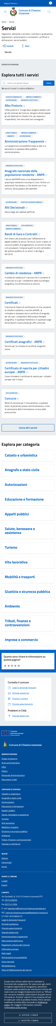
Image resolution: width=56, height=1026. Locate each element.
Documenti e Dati (9, 779)
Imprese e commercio (11, 843)
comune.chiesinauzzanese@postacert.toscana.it (27, 912)
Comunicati (7, 862)
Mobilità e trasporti (10, 827)
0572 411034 (11, 904)
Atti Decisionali (15, 207)
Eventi (4, 885)
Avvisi (4, 866)
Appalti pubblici (8, 810)
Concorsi (11, 398)
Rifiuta (30, 1015)
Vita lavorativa (8, 823)
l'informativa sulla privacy (15, 1007)
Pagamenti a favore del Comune (16, 944)
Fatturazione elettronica (12, 940)
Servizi (11, 21)
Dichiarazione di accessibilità (14, 957)
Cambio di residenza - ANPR (23, 273)
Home (4, 21)
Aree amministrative (11, 762)
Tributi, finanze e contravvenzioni (16, 839)
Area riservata (8, 961)
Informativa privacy (10, 949)
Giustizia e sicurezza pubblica (14, 831)
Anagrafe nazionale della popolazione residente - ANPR (25, 173)
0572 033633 (11, 900)
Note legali (6, 953)
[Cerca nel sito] (49, 12)
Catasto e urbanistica (11, 793)
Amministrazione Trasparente (25, 141)
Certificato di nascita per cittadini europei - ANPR (27, 370)
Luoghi (5, 880)
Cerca (48, 83)
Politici (5, 771)
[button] (12, 3)
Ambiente (6, 835)
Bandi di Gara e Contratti (21, 234)
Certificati (11, 302)
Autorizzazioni (8, 802)
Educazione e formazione (13, 806)
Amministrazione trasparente (15, 936)
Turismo (5, 818)
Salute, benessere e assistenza (15, 814)
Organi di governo (9, 758)
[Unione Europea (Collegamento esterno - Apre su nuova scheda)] (28, 733)
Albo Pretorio (14, 105)
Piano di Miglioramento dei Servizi (17, 970)
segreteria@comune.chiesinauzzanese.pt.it (27, 908)
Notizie (5, 858)
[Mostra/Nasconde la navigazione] (5, 11)
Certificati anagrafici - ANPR (24, 341)
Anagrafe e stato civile (11, 798)
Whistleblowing (8, 965)
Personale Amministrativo (13, 775)
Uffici (4, 767)
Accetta (30, 1020)
